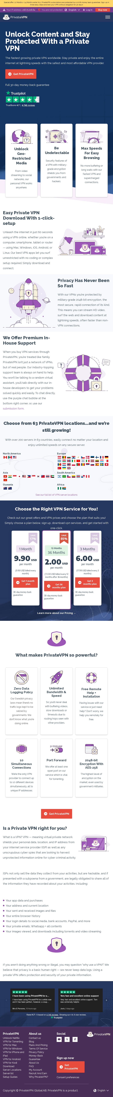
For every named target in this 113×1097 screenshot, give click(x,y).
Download (8, 1066)
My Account (35, 1069)
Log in (89, 10)
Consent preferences (68, 1077)
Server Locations (12, 1069)
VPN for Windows (12, 1048)
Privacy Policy (36, 1052)
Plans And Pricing (38, 1045)
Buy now (102, 10)
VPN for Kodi (10, 1062)
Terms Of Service (38, 1048)
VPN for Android (12, 1059)
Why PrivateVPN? (38, 1077)
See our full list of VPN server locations (57, 494)
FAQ (31, 1066)
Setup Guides (10, 1077)
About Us (34, 1062)
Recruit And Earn (38, 1073)
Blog (31, 1041)
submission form (13, 408)
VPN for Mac (10, 1045)
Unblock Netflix (11, 1038)
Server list (8, 1073)
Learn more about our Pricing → (56, 613)
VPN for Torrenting (13, 1041)
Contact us (35, 1038)
